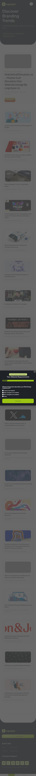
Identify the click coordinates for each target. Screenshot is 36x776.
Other (5, 396)
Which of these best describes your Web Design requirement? (16, 387)
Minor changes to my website (11, 394)
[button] (34, 371)
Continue (18, 401)
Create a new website (9, 390)
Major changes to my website (11, 392)
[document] (18, 388)
